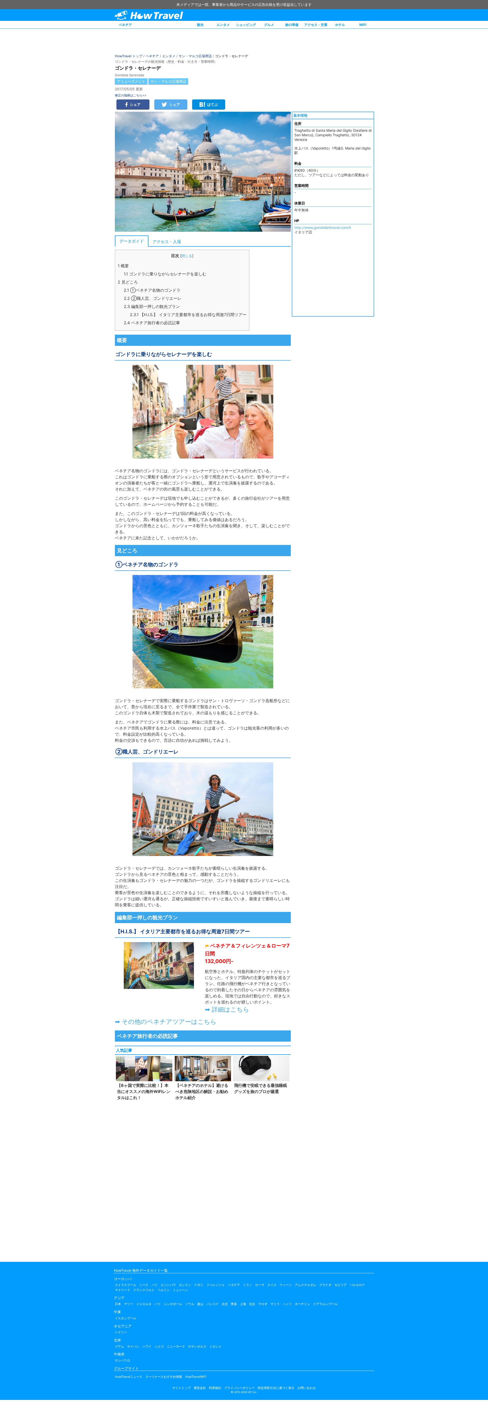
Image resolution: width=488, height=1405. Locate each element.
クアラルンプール (325, 1304)
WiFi (363, 25)
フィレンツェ (215, 1285)
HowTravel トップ (128, 56)
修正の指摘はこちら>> (130, 95)
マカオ (262, 1304)
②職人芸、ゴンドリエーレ (152, 298)
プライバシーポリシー (239, 1388)
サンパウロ (122, 1360)
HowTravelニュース (128, 1377)
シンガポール (173, 1304)
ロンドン (185, 1285)
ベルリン (164, 1290)
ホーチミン (302, 1304)
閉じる (186, 256)
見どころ (128, 282)
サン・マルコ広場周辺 (195, 56)
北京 (252, 1304)
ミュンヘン (180, 1290)
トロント (215, 1346)
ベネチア (125, 25)
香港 (234, 1304)
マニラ (275, 1304)
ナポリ (198, 1285)
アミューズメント (131, 81)
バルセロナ (357, 1285)
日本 (118, 1304)
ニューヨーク (176, 1346)
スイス (272, 1285)
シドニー (121, 1332)
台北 (225, 1304)
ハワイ (146, 1346)
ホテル (340, 25)
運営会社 (200, 1388)
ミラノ (247, 1285)
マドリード (122, 1290)
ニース (143, 1285)
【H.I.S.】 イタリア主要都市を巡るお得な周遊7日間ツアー (188, 314)
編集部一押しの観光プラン (152, 306)
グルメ (269, 25)
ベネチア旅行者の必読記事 (152, 322)
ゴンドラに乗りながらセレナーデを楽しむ (165, 273)
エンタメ (223, 25)
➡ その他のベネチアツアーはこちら (166, 1021)
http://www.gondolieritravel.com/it (322, 227)
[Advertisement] (203, 1180)
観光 (200, 25)
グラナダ (325, 1285)
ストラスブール (125, 1285)
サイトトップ (181, 1388)
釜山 (200, 1304)
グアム (119, 1346)
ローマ (259, 1285)
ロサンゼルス (197, 1346)
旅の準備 (291, 25)
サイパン (133, 1346)
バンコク (212, 1304)
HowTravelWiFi (195, 1377)
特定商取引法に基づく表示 (276, 1388)
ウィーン (286, 1285)
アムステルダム (305, 1285)
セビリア (340, 1285)
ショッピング (246, 25)
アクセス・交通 (315, 25)
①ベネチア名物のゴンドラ (152, 290)
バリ (158, 1304)
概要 (123, 265)
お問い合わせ (306, 1388)
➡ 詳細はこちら (227, 1009)
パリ (154, 1285)
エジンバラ (168, 1285)
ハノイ (287, 1304)
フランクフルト (144, 1290)
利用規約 (215, 1388)
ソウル (189, 1304)
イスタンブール (125, 1318)
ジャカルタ (143, 1304)
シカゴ (159, 1346)
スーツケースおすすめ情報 (163, 1377)
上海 (243, 1304)
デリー (128, 1304)
